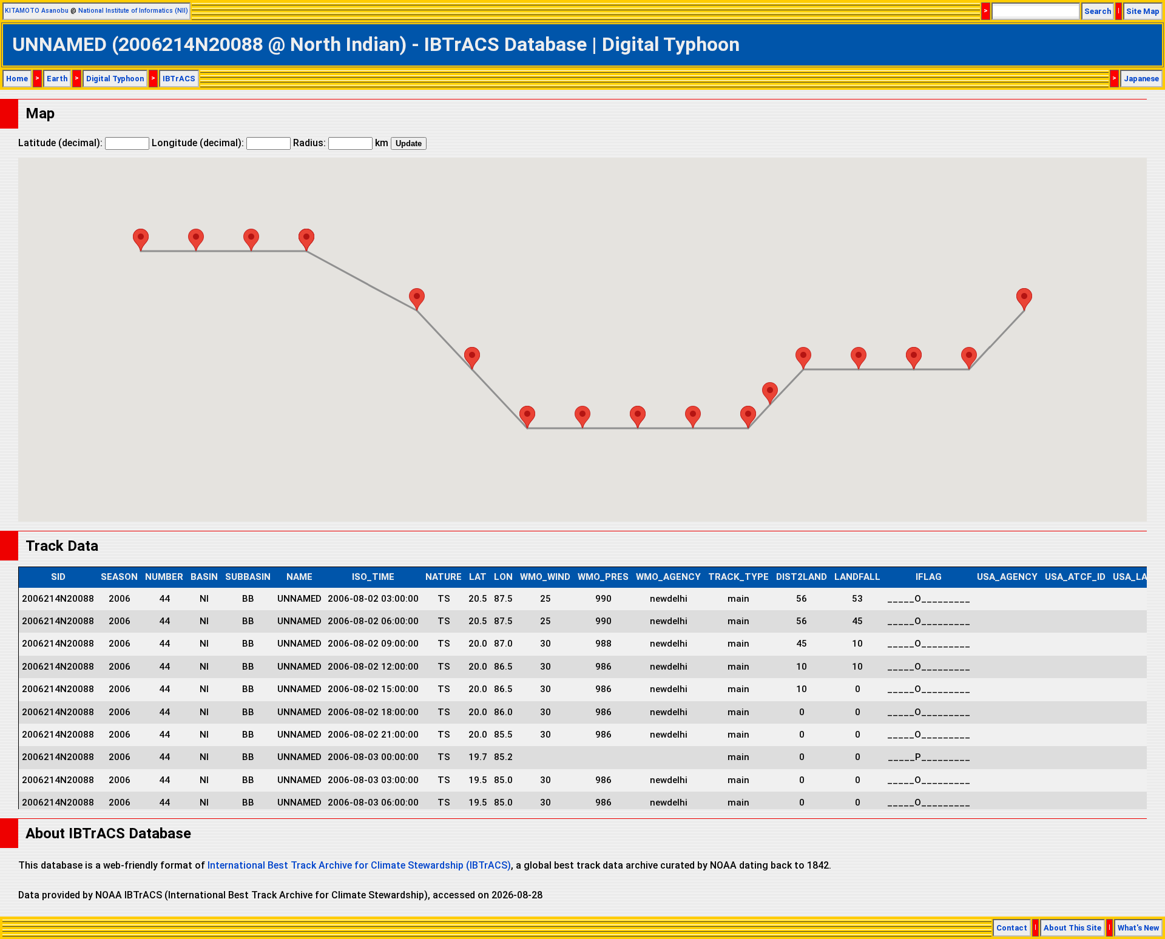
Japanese (1141, 78)
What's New (1138, 927)
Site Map (1143, 11)
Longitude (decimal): (199, 143)
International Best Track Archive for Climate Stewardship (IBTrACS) (359, 865)
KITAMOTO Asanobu (37, 11)
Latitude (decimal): (61, 143)
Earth (57, 78)
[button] (1024, 299)
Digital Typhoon (115, 78)
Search (1097, 11)
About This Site (1072, 927)
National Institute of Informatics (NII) (133, 11)
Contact (1011, 927)
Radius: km (340, 143)
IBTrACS (179, 78)
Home (17, 78)
